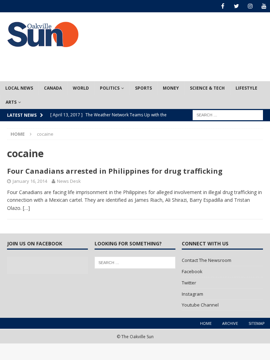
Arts (11, 102)
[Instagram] (250, 6)
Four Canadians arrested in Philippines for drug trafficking (115, 171)
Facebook (192, 271)
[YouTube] (264, 6)
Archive (230, 323)
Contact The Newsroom (206, 260)
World (81, 88)
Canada (53, 88)
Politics (110, 88)
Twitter (189, 282)
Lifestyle (246, 88)
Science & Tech (207, 88)
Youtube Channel (200, 305)
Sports (143, 88)
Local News (19, 88)
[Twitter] (236, 6)
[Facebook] (223, 6)
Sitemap (257, 323)
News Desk (69, 181)
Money (171, 88)
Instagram (192, 294)
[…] (26, 208)
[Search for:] (228, 114)
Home (206, 323)
